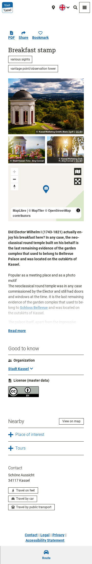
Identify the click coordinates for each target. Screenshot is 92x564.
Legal (45, 535)
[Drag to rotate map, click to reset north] (14, 186)
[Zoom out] (14, 179)
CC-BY (79, 132)
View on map (71, 421)
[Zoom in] (14, 171)
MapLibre (19, 210)
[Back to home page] (7, 7)
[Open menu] (84, 7)
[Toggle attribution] (78, 210)
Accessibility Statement (45, 540)
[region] (46, 193)
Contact (31, 535)
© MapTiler (36, 210)
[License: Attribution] (23, 396)
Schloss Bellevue (34, 308)
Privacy (58, 535)
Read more (17, 331)
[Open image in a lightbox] (46, 106)
